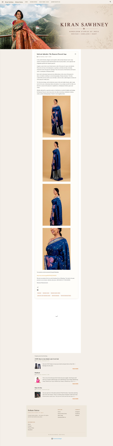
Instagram (77, 411)
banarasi (39, 293)
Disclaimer (30, 429)
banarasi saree (46, 293)
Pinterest (77, 415)
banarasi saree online (55, 293)
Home (59, 411)
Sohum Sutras (19, 2)
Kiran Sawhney (9, 2)
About (29, 424)
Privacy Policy (31, 428)
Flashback (37, 373)
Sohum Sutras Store (62, 413)
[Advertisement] (106, 68)
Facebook (77, 413)
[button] (75, 54)
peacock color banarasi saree (43, 295)
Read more (75, 368)
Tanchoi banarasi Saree (66, 295)
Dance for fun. (38, 388)
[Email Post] (37, 290)
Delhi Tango (60, 415)
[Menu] (2, 1)
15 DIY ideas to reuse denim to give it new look (47, 359)
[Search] (110, 1)
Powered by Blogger (57, 438)
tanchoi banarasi (55, 295)
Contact (29, 426)
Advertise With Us (62, 417)
